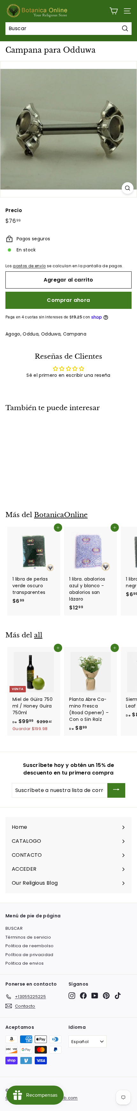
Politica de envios (24, 963)
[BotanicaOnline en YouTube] (94, 995)
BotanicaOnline (61, 515)
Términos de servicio (28, 937)
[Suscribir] (116, 790)
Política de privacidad (29, 955)
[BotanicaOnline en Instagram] (71, 995)
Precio (13, 210)
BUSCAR (14, 928)
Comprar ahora (68, 300)
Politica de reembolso (29, 946)
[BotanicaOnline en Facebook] (83, 995)
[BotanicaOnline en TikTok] (117, 995)
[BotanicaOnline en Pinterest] (106, 995)
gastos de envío (29, 266)
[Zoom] (127, 188)
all (38, 635)
